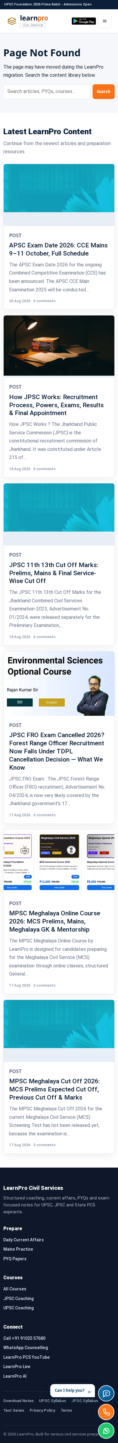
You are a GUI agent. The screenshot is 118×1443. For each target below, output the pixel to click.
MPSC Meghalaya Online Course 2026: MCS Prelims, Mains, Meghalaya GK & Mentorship (54, 921)
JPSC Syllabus (84, 1400)
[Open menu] (105, 21)
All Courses (14, 1288)
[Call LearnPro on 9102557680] (106, 1412)
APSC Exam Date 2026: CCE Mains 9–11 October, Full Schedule (58, 249)
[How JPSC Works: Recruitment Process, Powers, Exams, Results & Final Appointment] (59, 346)
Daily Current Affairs (23, 1239)
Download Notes (18, 1400)
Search (103, 91)
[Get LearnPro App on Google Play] (84, 21)
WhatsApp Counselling (25, 1347)
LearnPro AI (15, 1376)
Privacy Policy (42, 1410)
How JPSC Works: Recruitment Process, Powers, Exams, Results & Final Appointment (56, 405)
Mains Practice (18, 1249)
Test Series (13, 1410)
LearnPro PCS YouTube (26, 1357)
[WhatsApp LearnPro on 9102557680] (106, 1431)
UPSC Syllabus (52, 1400)
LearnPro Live (16, 1366)
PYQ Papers (15, 1258)
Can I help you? (73, 1391)
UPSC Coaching (18, 1307)
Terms (66, 1410)
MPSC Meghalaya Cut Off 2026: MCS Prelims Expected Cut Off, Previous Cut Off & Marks (54, 1089)
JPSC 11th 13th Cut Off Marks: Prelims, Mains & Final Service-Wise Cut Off (53, 573)
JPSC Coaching (18, 1298)
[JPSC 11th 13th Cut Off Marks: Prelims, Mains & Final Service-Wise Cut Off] (59, 514)
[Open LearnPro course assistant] (106, 1393)
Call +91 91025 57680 (24, 1338)
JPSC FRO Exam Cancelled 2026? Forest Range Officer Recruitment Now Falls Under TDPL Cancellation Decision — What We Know (56, 751)
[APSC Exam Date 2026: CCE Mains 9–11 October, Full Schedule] (59, 195)
